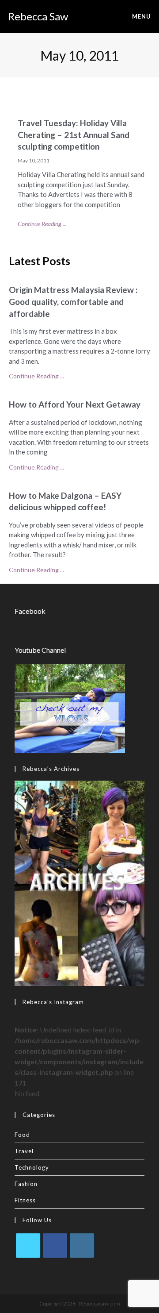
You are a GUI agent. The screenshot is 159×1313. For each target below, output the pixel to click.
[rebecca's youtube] (70, 707)
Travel (24, 1151)
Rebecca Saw (38, 16)
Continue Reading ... (42, 223)
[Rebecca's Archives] (79, 882)
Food (22, 1134)
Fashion (26, 1183)
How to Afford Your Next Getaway (74, 404)
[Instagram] (82, 1245)
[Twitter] (28, 1245)
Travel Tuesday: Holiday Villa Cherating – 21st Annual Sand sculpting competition (73, 134)
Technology (32, 1167)
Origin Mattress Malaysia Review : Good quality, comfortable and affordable (73, 301)
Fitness (25, 1200)
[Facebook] (55, 1245)
